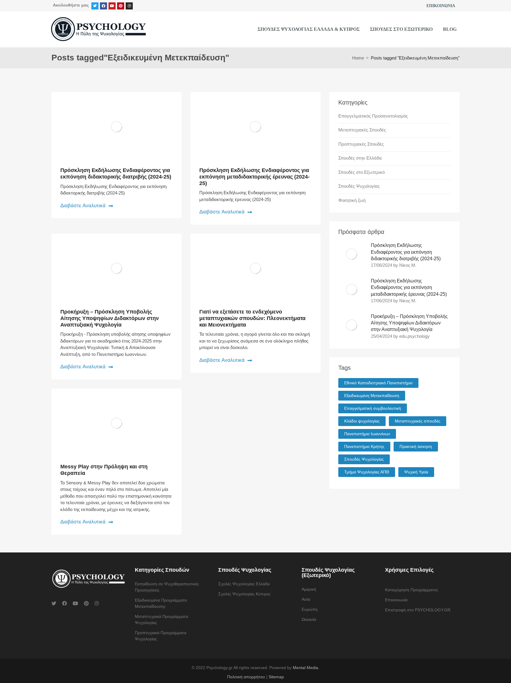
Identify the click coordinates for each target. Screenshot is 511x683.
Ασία (306, 599)
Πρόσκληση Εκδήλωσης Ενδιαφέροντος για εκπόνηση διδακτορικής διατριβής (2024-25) (115, 173)
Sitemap (276, 676)
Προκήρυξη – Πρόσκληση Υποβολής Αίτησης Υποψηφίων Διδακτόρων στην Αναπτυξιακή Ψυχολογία (109, 318)
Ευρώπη (310, 609)
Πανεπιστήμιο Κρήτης (364, 446)
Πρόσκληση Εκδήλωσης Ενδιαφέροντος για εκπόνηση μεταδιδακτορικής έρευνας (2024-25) (254, 176)
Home (358, 57)
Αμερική (309, 589)
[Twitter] (94, 5)
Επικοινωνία (396, 599)
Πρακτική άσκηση (416, 446)
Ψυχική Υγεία (416, 472)
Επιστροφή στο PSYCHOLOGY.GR (417, 610)
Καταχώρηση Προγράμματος (411, 589)
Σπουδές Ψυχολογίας (359, 186)
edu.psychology (414, 336)
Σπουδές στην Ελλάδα (360, 157)
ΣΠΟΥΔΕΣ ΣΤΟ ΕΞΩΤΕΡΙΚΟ (401, 29)
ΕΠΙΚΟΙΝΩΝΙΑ (440, 6)
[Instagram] (129, 5)
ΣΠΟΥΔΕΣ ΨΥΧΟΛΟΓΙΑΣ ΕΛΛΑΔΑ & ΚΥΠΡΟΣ (309, 29)
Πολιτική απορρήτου (246, 676)
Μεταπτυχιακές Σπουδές (362, 129)
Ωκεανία (309, 619)
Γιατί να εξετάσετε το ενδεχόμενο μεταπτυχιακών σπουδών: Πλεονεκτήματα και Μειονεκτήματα (252, 318)
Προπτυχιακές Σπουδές (361, 144)
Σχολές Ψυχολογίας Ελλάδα (244, 583)
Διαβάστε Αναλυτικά (83, 205)
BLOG (450, 29)
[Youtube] (112, 5)
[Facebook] (103, 5)
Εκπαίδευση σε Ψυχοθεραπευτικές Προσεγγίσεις (167, 586)
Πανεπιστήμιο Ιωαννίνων (367, 433)
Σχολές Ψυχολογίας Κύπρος (244, 594)
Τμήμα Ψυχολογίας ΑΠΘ (366, 472)
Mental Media (305, 667)
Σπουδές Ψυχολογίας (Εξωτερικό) (328, 572)
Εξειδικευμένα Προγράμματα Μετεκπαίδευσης (161, 603)
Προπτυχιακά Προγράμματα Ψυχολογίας (160, 635)
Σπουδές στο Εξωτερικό (361, 172)
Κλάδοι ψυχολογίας (362, 421)
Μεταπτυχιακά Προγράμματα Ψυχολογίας (161, 619)
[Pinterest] (120, 5)
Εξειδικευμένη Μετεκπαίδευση (371, 395)
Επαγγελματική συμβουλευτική (372, 408)
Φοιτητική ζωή (352, 200)
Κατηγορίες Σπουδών (162, 570)
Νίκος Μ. (407, 265)
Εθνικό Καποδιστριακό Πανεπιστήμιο (378, 382)
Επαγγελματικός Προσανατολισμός (373, 115)
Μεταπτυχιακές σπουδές (417, 421)
